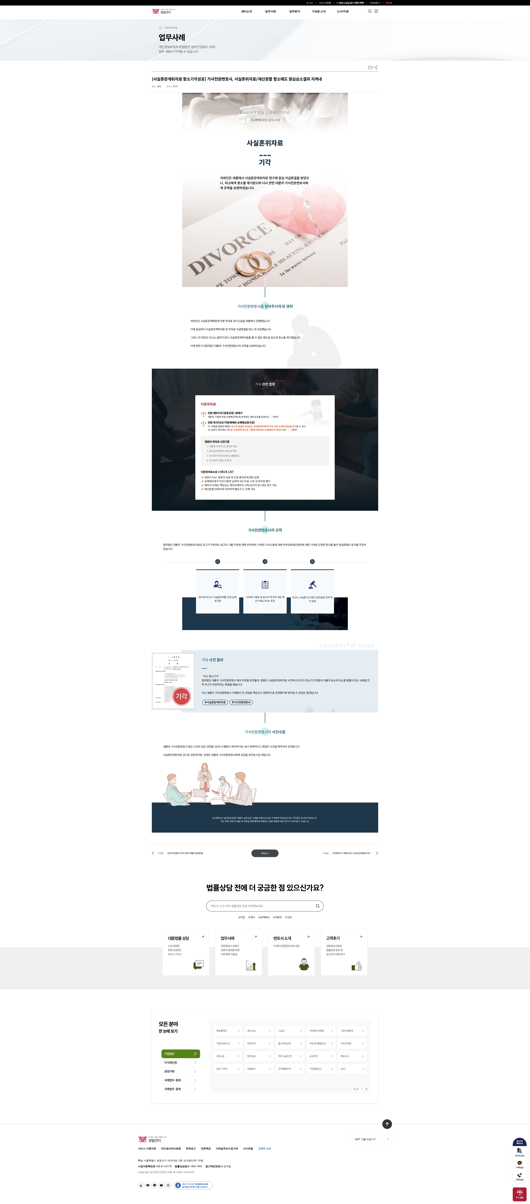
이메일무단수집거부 (227, 1148)
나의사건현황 (325, 2)
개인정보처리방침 (171, 1148)
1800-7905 (351, 2)
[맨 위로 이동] (387, 1124)
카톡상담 (519, 1167)
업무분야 (294, 11)
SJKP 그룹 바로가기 (365, 1139)
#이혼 (241, 917)
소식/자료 (343, 11)
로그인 (310, 2)
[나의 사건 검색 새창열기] (141, 1185)
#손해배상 (264, 917)
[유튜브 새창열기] (161, 1185)
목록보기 (265, 853)
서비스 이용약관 (147, 1148)
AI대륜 (389, 2)
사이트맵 (248, 1148)
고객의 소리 (264, 1148)
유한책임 (206, 1148)
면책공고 (191, 1148)
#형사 (251, 917)
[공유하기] (375, 67)
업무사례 (270, 11)
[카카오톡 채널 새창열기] (155, 1185)
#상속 (288, 917)
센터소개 (246, 11)
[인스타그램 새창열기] (168, 1185)
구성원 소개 (319, 11)
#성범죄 (277, 917)
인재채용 (373, 2)
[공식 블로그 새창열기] (148, 1185)
